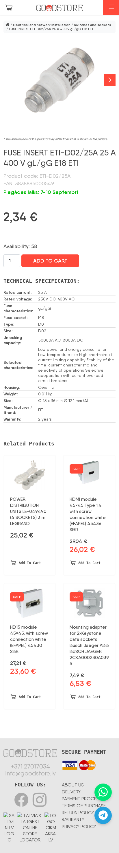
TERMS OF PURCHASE (84, 805)
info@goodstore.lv (30, 773)
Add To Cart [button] (30, 563)
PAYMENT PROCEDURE (85, 798)
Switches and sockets (92, 25)
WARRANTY (73, 819)
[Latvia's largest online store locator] (30, 826)
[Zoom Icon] (59, 80)
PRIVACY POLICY (79, 826)
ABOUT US (73, 785)
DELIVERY (71, 792)
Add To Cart (50, 261)
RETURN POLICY (78, 812)
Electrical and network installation (41, 25)
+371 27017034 (30, 766)
